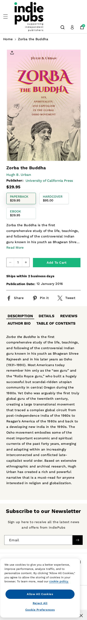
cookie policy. (59, 581)
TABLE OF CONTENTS (55, 323)
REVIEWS (68, 316)
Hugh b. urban (18, 175)
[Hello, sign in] (72, 27)
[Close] (81, 615)
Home (8, 39)
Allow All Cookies (40, 594)
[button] (7, 16)
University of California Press (49, 181)
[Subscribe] (77, 540)
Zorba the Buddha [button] (33, 39)
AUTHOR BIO (19, 323)
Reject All (40, 603)
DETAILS (46, 316)
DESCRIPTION (20, 316)
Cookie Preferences (40, 609)
